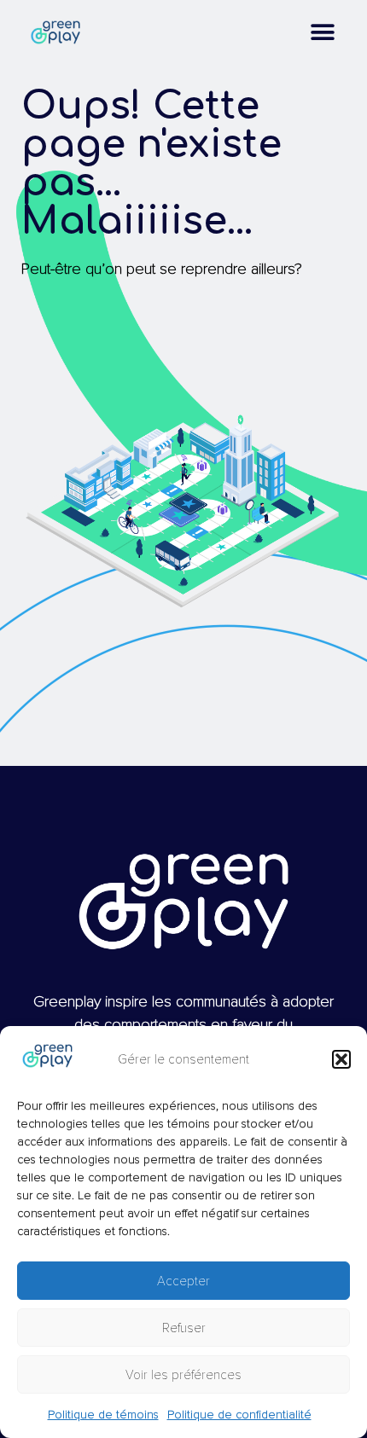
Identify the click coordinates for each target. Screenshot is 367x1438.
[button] (341, 1059)
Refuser (184, 1328)
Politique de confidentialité (239, 1414)
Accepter (183, 1281)
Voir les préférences (183, 1375)
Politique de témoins (103, 1414)
